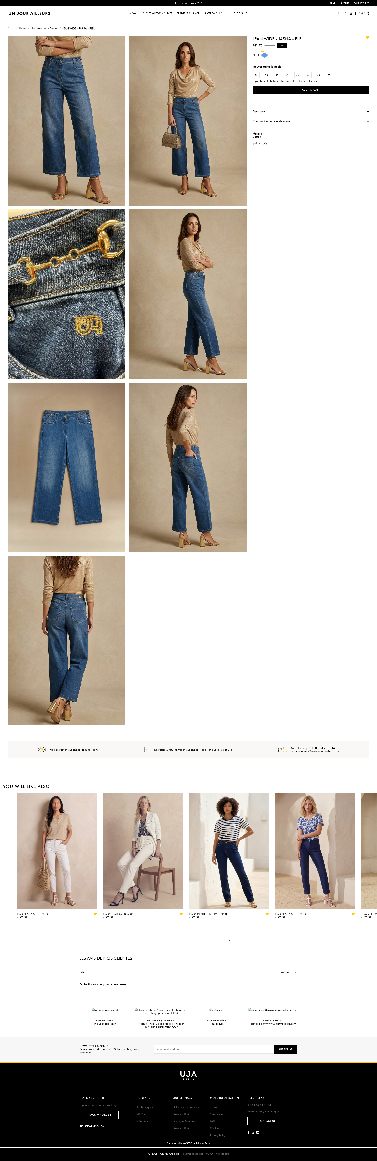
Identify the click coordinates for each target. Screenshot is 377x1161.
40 (276, 75)
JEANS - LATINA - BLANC (118, 914)
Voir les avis (260, 143)
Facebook (248, 1132)
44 (297, 75)
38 (266, 75)
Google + (257, 1132)
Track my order (99, 1114)
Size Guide (216, 1114)
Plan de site (222, 1153)
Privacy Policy (217, 1135)
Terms (207, 1143)
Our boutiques (144, 1107)
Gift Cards (141, 1114)
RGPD (209, 1153)
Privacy (199, 1143)
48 (318, 75)
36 (256, 75)
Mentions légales (193, 1153)
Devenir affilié (181, 1114)
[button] (311, 66)
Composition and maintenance (271, 121)
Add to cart (311, 89)
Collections (141, 1121)
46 (308, 75)
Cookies (215, 1128)
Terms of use (217, 1107)
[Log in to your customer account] (351, 13)
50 (329, 75)
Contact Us (267, 1120)
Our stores (361, 3)
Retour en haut (372, 1103)
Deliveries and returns (186, 1107)
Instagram (253, 1132)
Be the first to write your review (99, 984)
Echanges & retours (184, 1121)
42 (287, 75)
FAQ (212, 1121)
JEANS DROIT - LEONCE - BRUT (208, 914)
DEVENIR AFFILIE (339, 3)
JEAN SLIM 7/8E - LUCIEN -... (34, 914)
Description (259, 111)
